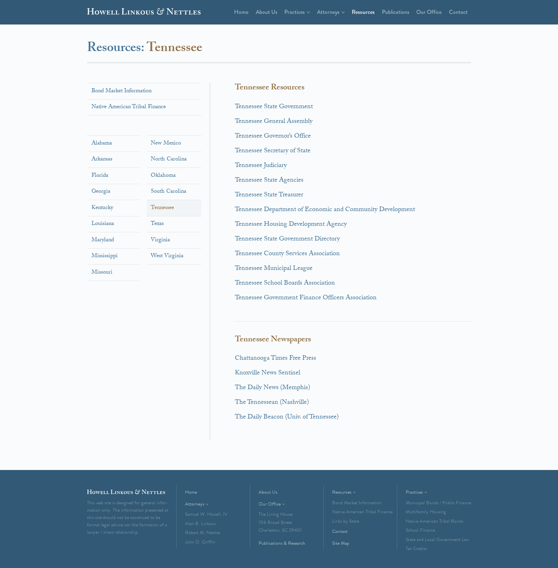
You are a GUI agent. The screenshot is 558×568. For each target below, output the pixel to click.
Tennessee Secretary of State (272, 151)
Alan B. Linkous (200, 523)
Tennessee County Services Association (287, 254)
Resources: (117, 49)
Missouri (102, 273)
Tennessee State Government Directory (287, 239)
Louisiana (103, 224)
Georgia (101, 192)
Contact (458, 12)
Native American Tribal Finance (129, 107)
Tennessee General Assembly (273, 121)
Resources (363, 12)
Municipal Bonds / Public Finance (438, 502)
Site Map (340, 543)
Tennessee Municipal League (273, 268)
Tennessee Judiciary (261, 166)
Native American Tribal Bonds (434, 521)
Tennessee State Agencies (269, 180)
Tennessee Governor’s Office (273, 136)
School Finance (420, 530)
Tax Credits (416, 548)
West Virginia (167, 256)
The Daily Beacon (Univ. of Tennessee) (287, 417)
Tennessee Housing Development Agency (291, 224)
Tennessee (162, 208)
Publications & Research (282, 543)
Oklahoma (163, 176)
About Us (266, 12)
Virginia (160, 240)
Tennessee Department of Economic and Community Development (325, 210)
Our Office (429, 12)
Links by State (345, 521)
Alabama (102, 144)
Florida (100, 176)
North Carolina (169, 160)
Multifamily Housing (426, 511)
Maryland (103, 240)
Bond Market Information (122, 91)
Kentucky (102, 208)
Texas (157, 224)
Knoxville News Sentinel (267, 373)
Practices (294, 12)
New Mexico (166, 144)
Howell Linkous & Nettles (144, 13)
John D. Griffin (200, 542)
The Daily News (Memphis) (272, 388)
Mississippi (105, 256)
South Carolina (168, 192)
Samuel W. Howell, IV (206, 514)
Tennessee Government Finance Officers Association (306, 298)
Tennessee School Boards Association (285, 283)
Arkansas (102, 160)
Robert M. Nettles (202, 532)
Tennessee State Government (274, 107)
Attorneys (328, 12)
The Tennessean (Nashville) (272, 402)
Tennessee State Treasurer (269, 195)
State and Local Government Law (437, 539)
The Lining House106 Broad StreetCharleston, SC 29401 (280, 522)
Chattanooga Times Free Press (275, 358)
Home (241, 12)
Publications (395, 12)
